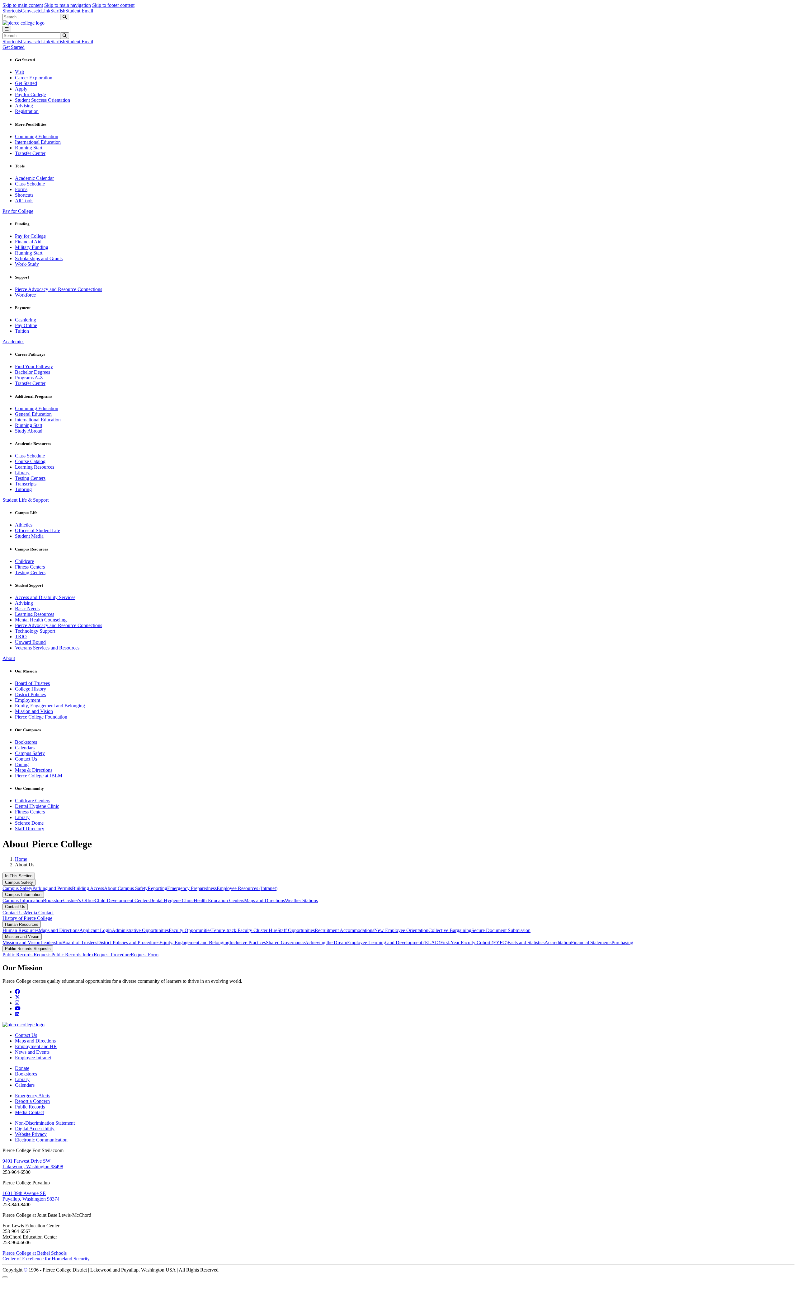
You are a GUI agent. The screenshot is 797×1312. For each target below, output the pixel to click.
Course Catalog (30, 461)
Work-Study (27, 264)
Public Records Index (72, 954)
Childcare (24, 561)
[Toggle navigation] (6, 29)
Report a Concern (32, 1101)
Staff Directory (29, 828)
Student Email (79, 10)
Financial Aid (28, 241)
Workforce (25, 295)
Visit (19, 72)
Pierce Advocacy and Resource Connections (58, 289)
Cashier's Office (79, 900)
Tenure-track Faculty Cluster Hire (244, 930)
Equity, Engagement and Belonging (50, 705)
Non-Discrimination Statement (45, 1123)
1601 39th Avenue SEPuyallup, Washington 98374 (30, 1196)
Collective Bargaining (449, 930)
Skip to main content (22, 5)
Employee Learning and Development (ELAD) (393, 942)
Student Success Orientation (42, 100)
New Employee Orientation (401, 930)
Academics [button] (13, 341)
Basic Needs (27, 608)
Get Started (26, 83)
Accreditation (558, 942)
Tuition (22, 331)
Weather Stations (301, 900)
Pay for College (30, 94)
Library (22, 472)
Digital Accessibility (34, 1128)
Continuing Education (36, 136)
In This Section (18, 876)
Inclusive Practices (247, 942)
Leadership (51, 942)
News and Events (32, 1052)
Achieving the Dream (326, 942)
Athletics (23, 524)
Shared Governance (285, 942)
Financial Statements (591, 942)
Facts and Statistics (526, 942)
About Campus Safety (126, 888)
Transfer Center (30, 153)
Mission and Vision (34, 711)
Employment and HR (36, 1046)
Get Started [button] (13, 47)
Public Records (30, 1106)
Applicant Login (95, 930)
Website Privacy (31, 1134)
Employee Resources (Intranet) (247, 888)
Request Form (144, 954)
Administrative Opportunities (140, 930)
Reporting (157, 888)
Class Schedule (30, 183)
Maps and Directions (264, 900)
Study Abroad (28, 430)
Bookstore (53, 900)
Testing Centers (30, 478)
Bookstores (26, 742)
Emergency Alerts (32, 1095)
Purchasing (622, 942)
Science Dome (29, 823)
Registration (27, 111)
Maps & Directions (33, 770)
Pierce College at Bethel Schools (34, 1253)
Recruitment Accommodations (344, 930)
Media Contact (39, 912)
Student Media (29, 536)
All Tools (24, 200)
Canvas (28, 10)
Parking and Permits (52, 888)
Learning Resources (34, 467)
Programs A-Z (29, 377)
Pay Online (26, 325)
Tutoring (23, 489)
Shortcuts (11, 10)
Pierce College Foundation (41, 716)
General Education (33, 414)
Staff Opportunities (296, 930)
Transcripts (25, 483)
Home (21, 859)
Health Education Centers (219, 900)
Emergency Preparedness (192, 888)
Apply (21, 88)
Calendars (25, 747)
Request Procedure (112, 954)
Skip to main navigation (67, 5)
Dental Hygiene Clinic (37, 806)
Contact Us (26, 758)
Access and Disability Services (45, 597)
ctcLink (42, 10)
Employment (27, 700)
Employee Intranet (33, 1057)
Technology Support (35, 631)
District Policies (30, 694)
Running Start (28, 147)
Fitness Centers (30, 566)
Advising (24, 105)
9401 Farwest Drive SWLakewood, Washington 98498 (32, 1163)
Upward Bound (30, 642)
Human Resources (21, 924)
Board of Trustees (32, 683)
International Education (38, 142)
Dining (22, 764)
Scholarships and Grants (39, 258)
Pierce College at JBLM (38, 775)
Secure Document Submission (501, 930)
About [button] (8, 658)
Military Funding (31, 247)
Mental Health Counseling (41, 619)
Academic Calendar (34, 178)
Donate (22, 1068)
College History (30, 688)
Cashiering (25, 319)
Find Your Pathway (34, 366)
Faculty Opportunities (190, 930)
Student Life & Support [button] (25, 500)
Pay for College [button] (17, 211)
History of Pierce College (27, 918)
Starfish (57, 10)
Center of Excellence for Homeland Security (46, 1258)
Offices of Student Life (37, 530)
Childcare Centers (32, 800)
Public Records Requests (28, 948)
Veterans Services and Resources (47, 647)
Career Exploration (33, 77)
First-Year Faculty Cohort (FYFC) (473, 942)
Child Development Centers (122, 900)
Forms (21, 189)
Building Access (88, 888)
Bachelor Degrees (32, 372)
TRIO (21, 636)
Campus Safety (30, 753)
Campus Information (23, 894)
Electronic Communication (41, 1139)
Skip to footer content (113, 5)
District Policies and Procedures (128, 942)
